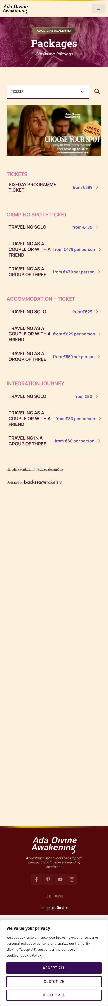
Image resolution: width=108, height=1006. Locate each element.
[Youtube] (60, 879)
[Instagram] (71, 879)
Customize (54, 981)
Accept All (54, 968)
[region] (54, 963)
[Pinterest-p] (48, 879)
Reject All (54, 995)
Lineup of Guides (54, 907)
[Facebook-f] (36, 879)
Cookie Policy (30, 955)
